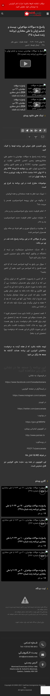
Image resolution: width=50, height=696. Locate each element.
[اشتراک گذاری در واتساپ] (23, 131)
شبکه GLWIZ (38, 455)
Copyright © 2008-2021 (14, 685)
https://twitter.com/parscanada (32, 408)
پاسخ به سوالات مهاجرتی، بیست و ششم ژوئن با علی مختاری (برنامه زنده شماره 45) (26, 31)
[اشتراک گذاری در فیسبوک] (45, 131)
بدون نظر (14, 42)
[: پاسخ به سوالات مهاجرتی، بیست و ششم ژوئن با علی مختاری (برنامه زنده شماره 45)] (43, 136)
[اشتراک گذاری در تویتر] (40, 131)
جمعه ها (42, 354)
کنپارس (25, 388)
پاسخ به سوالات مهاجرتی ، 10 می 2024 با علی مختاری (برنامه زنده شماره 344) (17, 106)
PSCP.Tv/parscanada (36, 448)
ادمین (27, 45)
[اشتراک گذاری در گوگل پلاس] (36, 131)
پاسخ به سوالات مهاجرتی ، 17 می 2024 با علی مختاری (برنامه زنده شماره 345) (17, 92)
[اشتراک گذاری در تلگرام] (27, 131)
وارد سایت (22, 622)
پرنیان (27, 428)
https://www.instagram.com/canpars (29, 395)
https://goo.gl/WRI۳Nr (35, 422)
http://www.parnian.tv (35, 435)
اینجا (12, 146)
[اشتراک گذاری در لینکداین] (31, 131)
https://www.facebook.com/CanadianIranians (25, 382)
